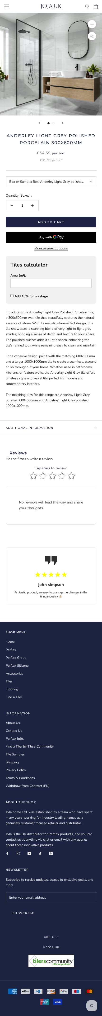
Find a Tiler (14, 697)
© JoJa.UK (51, 947)
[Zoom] (92, 24)
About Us (13, 723)
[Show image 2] (53, 123)
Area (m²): (18, 275)
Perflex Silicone (17, 665)
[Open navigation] (6, 6)
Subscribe (24, 913)
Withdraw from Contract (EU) (27, 786)
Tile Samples (15, 754)
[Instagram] (18, 853)
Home (10, 642)
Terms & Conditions (20, 778)
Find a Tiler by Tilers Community (30, 746)
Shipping (12, 762)
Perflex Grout (16, 657)
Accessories (14, 673)
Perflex (11, 650)
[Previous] (39, 123)
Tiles (9, 681)
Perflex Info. (15, 738)
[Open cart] (96, 6)
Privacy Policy (16, 770)
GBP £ (49, 936)
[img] (74, 577)
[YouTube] (29, 853)
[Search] (87, 6)
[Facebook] (7, 853)
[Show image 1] (48, 123)
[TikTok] (40, 853)
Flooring (12, 689)
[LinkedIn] (51, 853)
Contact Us (14, 730)
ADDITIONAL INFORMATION (29, 427)
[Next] (62, 123)
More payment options (51, 248)
